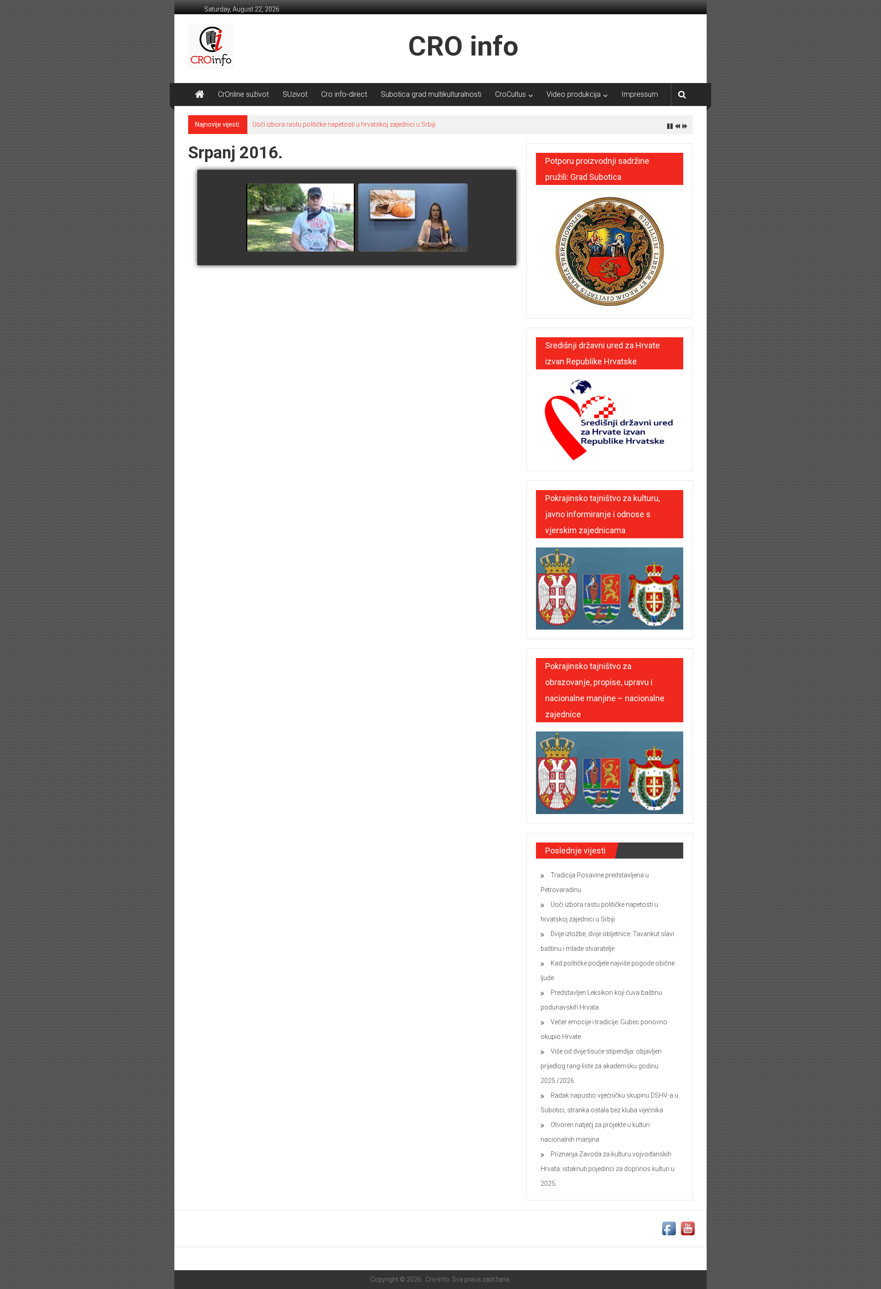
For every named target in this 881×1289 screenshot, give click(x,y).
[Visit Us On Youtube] (687, 1228)
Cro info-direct (344, 94)
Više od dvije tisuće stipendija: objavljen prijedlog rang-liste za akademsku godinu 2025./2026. (601, 1066)
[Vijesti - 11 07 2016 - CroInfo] (413, 218)
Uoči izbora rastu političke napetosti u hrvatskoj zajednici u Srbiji (343, 124)
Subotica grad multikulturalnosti (431, 94)
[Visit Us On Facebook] (668, 1228)
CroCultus (510, 94)
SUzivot (295, 94)
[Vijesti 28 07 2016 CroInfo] (300, 218)
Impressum (639, 94)
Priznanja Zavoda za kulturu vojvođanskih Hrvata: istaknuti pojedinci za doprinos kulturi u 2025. (608, 1168)
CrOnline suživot (243, 94)
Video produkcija (573, 94)
